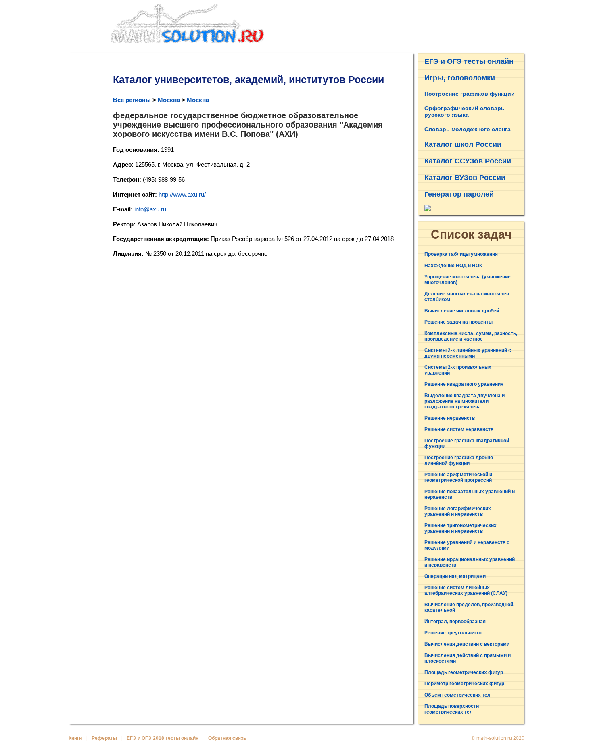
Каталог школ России (462, 144)
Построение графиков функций (469, 93)
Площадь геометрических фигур (463, 672)
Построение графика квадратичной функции (466, 443)
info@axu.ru (150, 209)
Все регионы (132, 99)
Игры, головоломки (459, 78)
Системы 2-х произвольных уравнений (457, 370)
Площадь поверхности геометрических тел (451, 709)
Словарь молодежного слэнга (467, 129)
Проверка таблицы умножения (461, 254)
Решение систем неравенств (458, 429)
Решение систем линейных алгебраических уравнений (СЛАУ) (465, 590)
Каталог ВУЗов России (464, 178)
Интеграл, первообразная (455, 621)
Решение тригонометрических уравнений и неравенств (460, 528)
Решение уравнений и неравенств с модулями (466, 545)
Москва (169, 99)
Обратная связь (227, 738)
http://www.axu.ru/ (182, 194)
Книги (75, 738)
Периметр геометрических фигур (464, 683)
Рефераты (104, 738)
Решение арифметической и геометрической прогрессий (458, 477)
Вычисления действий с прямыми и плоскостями (467, 658)
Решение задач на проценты (458, 322)
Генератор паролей (459, 194)
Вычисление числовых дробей (461, 311)
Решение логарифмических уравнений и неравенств (457, 511)
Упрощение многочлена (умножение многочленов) (467, 279)
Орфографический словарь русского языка (464, 111)
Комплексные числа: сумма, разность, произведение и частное (470, 336)
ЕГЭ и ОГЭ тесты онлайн (469, 61)
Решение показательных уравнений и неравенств (469, 494)
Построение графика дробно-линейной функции (459, 460)
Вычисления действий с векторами (466, 644)
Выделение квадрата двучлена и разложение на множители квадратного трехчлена (464, 401)
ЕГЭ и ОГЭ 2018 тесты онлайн (162, 738)
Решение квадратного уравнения (463, 384)
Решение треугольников (453, 633)
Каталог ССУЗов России (467, 161)
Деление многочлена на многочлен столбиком (466, 296)
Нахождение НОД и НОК (453, 265)
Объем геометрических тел (457, 695)
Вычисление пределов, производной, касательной (469, 607)
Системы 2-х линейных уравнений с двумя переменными (467, 353)
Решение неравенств (449, 418)
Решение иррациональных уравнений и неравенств (469, 562)
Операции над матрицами (455, 576)
